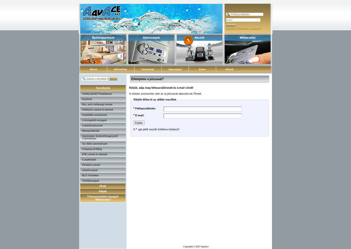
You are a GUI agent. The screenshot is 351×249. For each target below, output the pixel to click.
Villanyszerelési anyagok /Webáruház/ (102, 198)
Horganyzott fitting (92, 149)
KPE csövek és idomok (94, 154)
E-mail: (138, 115)
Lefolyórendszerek (92, 125)
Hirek (103, 186)
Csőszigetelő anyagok (94, 120)
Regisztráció (231, 29)
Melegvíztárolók (91, 131)
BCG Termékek (90, 175)
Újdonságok (175, 69)
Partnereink (148, 69)
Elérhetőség (120, 69)
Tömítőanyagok (90, 181)
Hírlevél (229, 69)
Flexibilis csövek (91, 165)
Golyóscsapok (90, 170)
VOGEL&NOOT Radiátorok (97, 94)
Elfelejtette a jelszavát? (250, 29)
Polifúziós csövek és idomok (97, 110)
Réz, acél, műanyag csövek (97, 104)
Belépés (230, 25)
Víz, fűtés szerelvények (94, 144)
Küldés (139, 122)
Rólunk (93, 69)
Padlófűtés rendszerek (94, 115)
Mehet (113, 79)
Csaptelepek (89, 159)
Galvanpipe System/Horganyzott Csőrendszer (100, 137)
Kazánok (87, 99)
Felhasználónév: (144, 108)
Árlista (202, 69)
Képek (103, 191)
